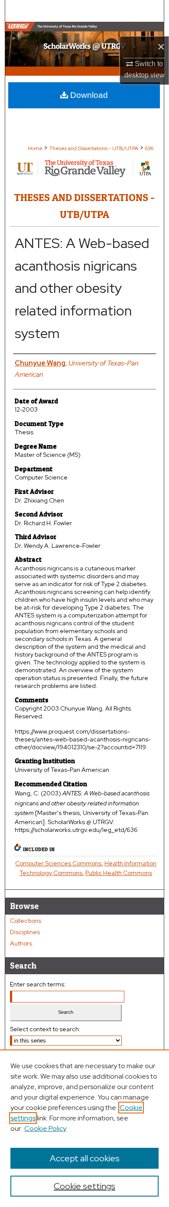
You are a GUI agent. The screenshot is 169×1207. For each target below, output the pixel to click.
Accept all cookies (85, 1158)
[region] (84, 1128)
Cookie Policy (45, 1128)
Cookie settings (84, 1186)
